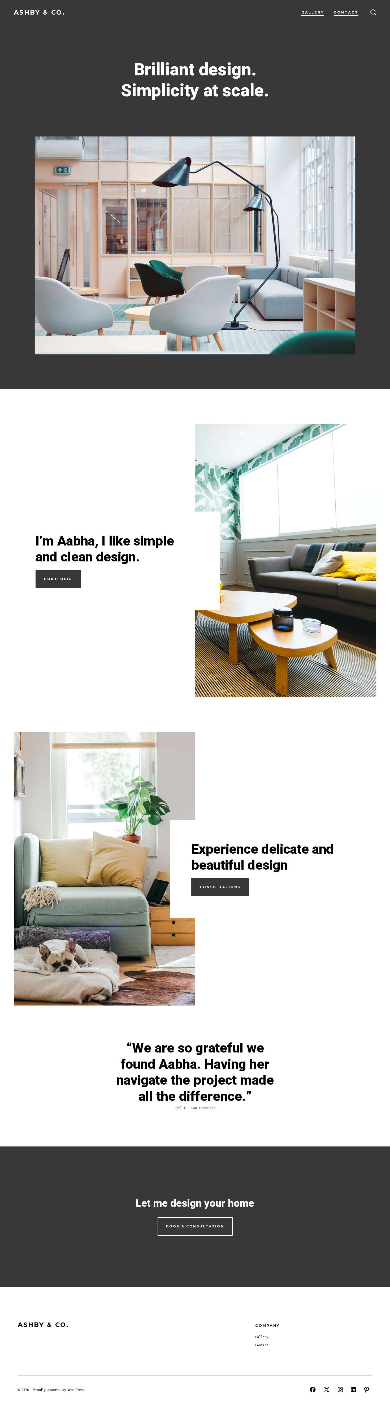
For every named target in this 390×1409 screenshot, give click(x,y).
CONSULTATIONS (220, 887)
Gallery (312, 12)
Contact (346, 12)
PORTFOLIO (58, 579)
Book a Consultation (195, 1226)
